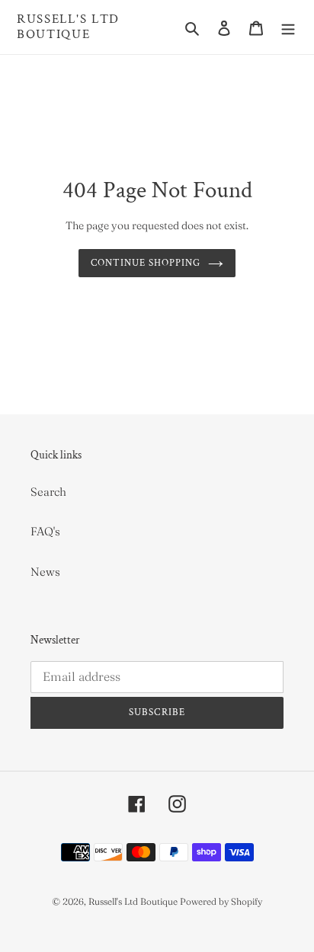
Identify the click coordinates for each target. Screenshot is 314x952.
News (45, 571)
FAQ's (45, 531)
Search (48, 491)
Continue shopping (146, 263)
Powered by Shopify (221, 901)
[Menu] (288, 27)
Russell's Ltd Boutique (68, 27)
